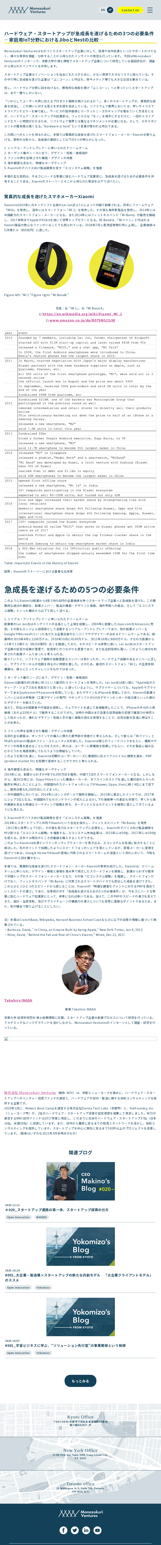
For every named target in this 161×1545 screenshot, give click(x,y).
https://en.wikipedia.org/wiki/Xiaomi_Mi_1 (82, 313)
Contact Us (130, 10)
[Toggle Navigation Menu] (150, 10)
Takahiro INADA (18, 1000)
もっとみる (80, 1380)
